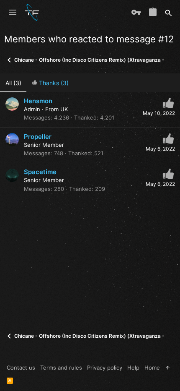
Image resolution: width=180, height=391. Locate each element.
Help (133, 367)
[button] (12, 12)
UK (64, 109)
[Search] (168, 12)
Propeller (37, 137)
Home (152, 367)
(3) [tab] (13, 82)
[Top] (167, 367)
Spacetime (40, 172)
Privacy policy (104, 367)
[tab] (50, 82)
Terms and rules (61, 367)
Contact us (21, 367)
